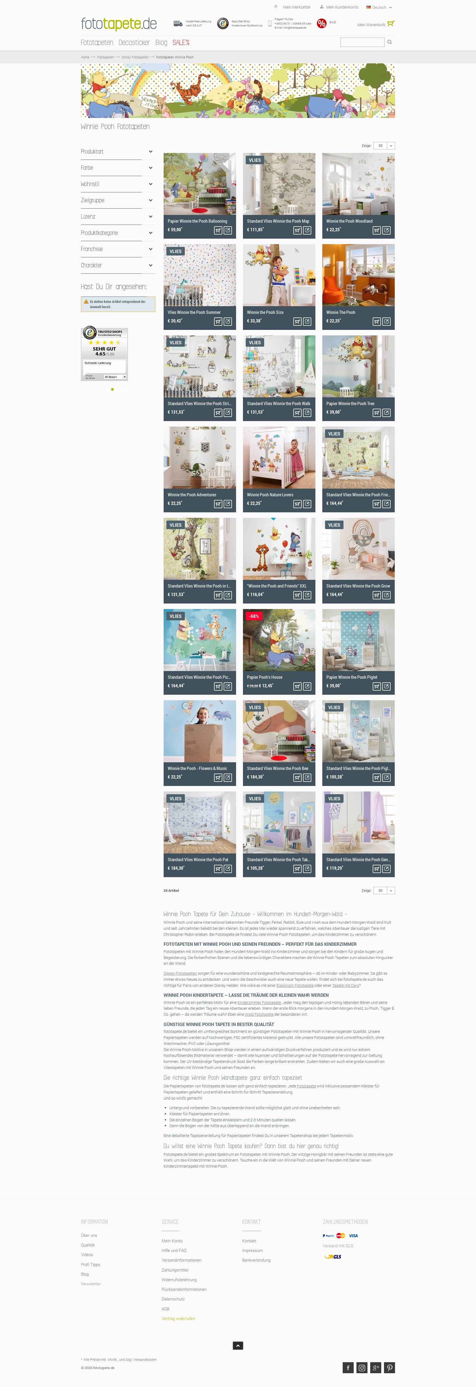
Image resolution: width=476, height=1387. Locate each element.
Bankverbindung (256, 1260)
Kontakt (249, 1240)
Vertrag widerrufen (178, 1318)
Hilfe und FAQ (174, 1250)
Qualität (88, 1245)
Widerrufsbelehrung (179, 1279)
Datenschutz (173, 1299)
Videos (87, 1254)
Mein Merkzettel (296, 7)
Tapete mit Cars (345, 985)
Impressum (252, 1250)
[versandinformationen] (118, 363)
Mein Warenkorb (371, 24)
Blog (85, 1274)
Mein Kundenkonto (342, 7)
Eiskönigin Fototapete (295, 985)
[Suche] (389, 42)
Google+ (375, 1367)
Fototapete (306, 1086)
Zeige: (366, 145)
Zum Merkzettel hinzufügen (228, 230)
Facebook (348, 1367)
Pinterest (389, 1367)
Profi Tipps (90, 1264)
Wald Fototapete (259, 1014)
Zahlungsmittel (175, 1270)
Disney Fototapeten (180, 973)
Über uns (89, 1235)
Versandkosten (145, 1359)
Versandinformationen (181, 1260)
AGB (165, 1308)
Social (361, 1367)
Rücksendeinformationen (184, 1289)
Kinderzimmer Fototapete (259, 1002)
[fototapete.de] (119, 24)
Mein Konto (172, 1240)
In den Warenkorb (218, 230)
